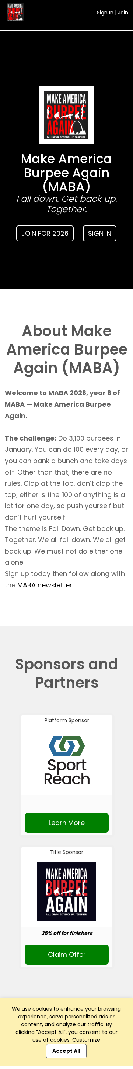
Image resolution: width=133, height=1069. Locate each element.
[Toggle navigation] (62, 14)
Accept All (66, 1051)
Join (123, 12)
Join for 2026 (45, 233)
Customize (86, 1040)
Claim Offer (67, 954)
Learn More (67, 822)
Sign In (105, 12)
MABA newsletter (44, 585)
